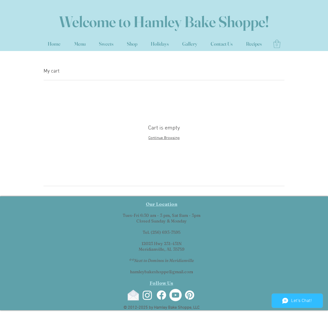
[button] (276, 44)
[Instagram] (147, 295)
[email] (133, 295)
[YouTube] (175, 295)
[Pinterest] (189, 295)
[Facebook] (161, 295)
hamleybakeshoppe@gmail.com (161, 271)
